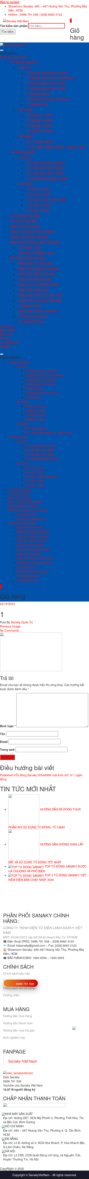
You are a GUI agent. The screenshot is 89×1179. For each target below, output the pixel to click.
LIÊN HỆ (5, 347)
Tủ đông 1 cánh (40, 114)
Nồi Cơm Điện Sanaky (37, 273)
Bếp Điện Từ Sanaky (36, 263)
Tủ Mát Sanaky (22, 152)
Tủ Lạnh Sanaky (23, 220)
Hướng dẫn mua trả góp (19, 1030)
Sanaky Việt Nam (22, 1061)
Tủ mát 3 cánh (39, 204)
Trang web (7, 749)
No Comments (9, 630)
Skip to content (9, 2)
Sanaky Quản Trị (21, 622)
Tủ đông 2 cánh (40, 120)
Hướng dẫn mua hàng (17, 1016)
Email (4, 742)
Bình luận (8, 726)
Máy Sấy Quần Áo (34, 289)
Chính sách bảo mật (16, 973)
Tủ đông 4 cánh (40, 130)
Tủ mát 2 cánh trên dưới (46, 199)
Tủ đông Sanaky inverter (47, 72)
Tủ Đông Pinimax (33, 316)
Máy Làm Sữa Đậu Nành (39, 284)
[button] (8, 53)
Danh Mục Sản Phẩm (14, 57)
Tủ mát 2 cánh (39, 194)
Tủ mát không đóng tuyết (47, 178)
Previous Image (10, 626)
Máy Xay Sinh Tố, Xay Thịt (41, 294)
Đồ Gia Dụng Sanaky (27, 257)
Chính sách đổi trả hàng (19, 988)
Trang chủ (6, 326)
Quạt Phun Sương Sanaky (40, 300)
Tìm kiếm (8, 31)
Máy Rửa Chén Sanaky (38, 310)
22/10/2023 (7, 604)
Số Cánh (26, 109)
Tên (2, 734)
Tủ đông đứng (38, 93)
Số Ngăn (26, 136)
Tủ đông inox (37, 104)
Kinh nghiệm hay (14, 1037)
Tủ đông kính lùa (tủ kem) (48, 99)
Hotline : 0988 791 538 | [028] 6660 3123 (35, 14)
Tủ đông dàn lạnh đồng (46, 83)
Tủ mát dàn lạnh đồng (45, 167)
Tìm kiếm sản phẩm (13, 26)
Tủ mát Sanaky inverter (46, 162)
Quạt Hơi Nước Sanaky (29, 236)
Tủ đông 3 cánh (40, 125)
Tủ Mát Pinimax (31, 321)
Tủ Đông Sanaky (24, 61)
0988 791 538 (25, 984)
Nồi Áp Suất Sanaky (35, 279)
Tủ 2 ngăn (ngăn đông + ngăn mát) (55, 146)
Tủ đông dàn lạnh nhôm (46, 88)
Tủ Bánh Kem (30, 305)
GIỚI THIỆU (8, 330)
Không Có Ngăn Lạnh (36, 252)
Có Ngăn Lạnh (31, 247)
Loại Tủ (25, 67)
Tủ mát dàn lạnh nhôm (45, 173)
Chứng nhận (11, 995)
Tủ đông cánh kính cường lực (51, 77)
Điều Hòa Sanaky (24, 226)
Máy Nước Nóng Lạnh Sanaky (35, 242)
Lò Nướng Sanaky (25, 215)
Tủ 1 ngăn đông (40, 141)
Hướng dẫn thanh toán (18, 1023)
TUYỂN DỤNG (9, 343)
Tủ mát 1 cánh (39, 189)
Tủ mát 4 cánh (39, 210)
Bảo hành (6, 334)
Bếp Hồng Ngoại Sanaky (39, 268)
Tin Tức (5, 338)
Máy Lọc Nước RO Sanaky (32, 231)
